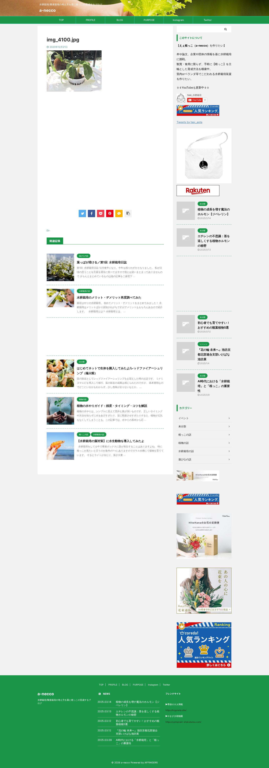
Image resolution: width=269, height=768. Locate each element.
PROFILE (90, 20)
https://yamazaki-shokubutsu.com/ (183, 722)
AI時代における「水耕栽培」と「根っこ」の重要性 (214, 386)
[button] (204, 155)
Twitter (208, 20)
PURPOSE (149, 20)
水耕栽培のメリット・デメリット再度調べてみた (109, 297)
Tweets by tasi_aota (189, 122)
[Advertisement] (105, 124)
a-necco (47, 10)
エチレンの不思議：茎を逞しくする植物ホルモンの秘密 (214, 240)
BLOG (120, 20)
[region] (204, 155)
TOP (61, 20)
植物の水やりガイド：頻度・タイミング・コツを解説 (112, 406)
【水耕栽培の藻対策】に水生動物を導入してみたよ (110, 441)
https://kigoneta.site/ (175, 710)
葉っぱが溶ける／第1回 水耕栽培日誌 (102, 262)
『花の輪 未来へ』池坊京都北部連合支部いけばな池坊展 (214, 354)
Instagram (178, 20)
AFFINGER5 (151, 762)
